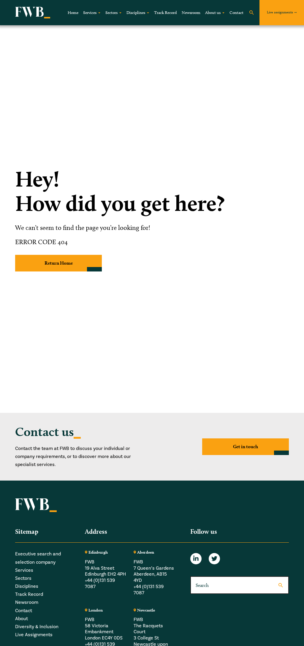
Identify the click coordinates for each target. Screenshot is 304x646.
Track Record (165, 12)
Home (73, 12)
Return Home (59, 263)
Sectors (111, 12)
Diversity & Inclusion (36, 627)
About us (213, 12)
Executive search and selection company (38, 558)
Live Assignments (34, 635)
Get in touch (245, 446)
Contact (236, 12)
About (21, 619)
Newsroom (191, 12)
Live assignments (280, 12)
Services (89, 12)
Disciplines (135, 12)
